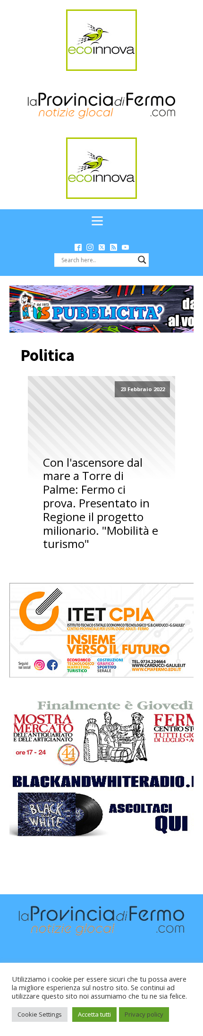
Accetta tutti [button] (94, 1014)
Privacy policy (144, 1014)
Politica (47, 355)
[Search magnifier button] (142, 259)
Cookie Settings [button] (39, 1014)
